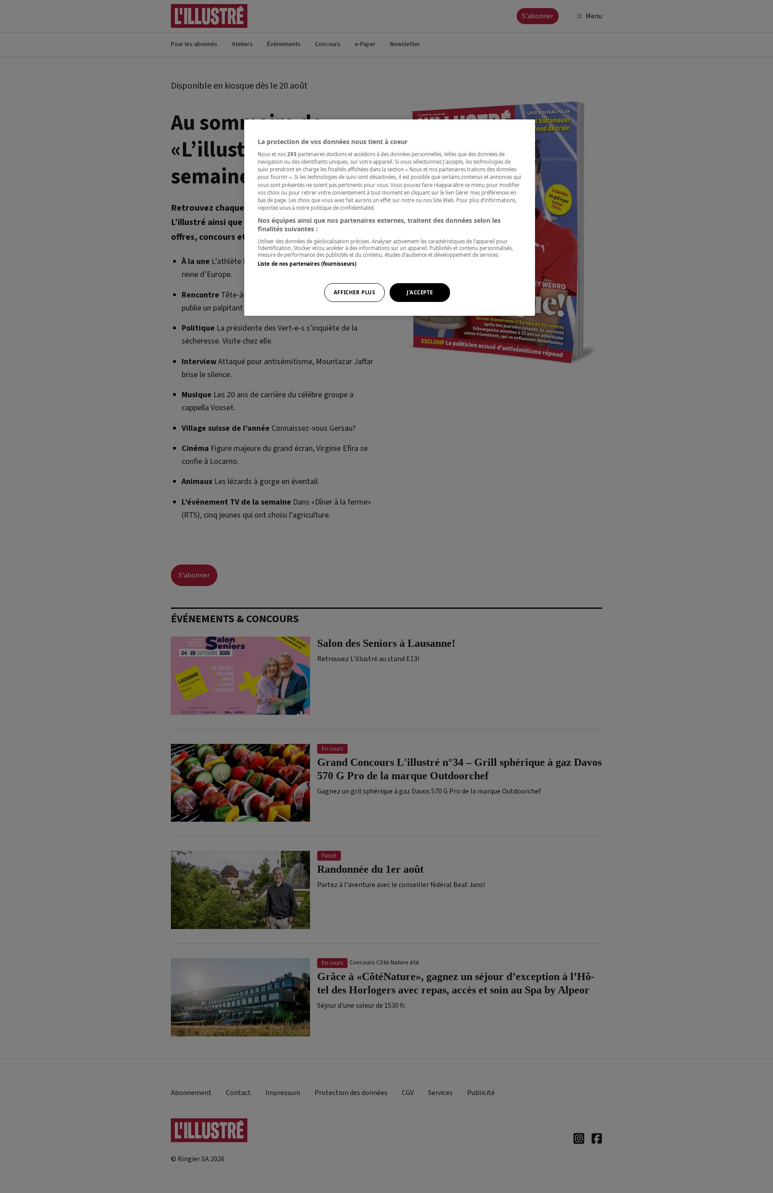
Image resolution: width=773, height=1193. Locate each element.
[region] (389, 217)
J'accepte (420, 292)
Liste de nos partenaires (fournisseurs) (307, 263)
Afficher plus (354, 292)
